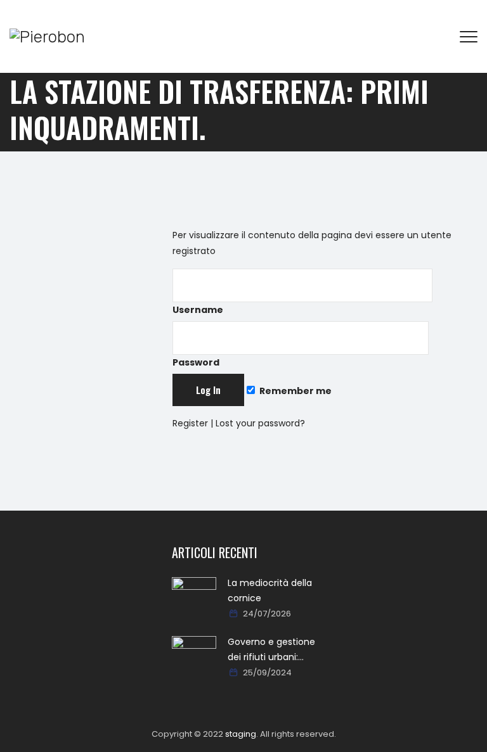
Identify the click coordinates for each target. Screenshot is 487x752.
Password (195, 362)
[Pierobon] (47, 36)
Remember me (294, 391)
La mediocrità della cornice (270, 590)
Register (190, 423)
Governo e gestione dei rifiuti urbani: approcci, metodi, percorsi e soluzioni (271, 650)
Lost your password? (260, 423)
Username (197, 309)
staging (240, 734)
